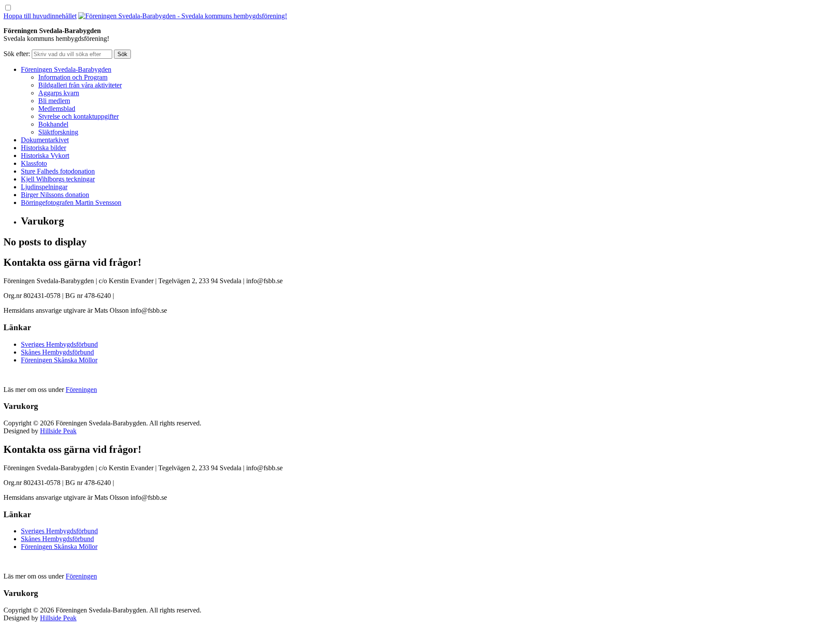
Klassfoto (34, 163)
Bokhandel (53, 124)
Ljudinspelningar (44, 187)
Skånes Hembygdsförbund (57, 352)
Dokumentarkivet (45, 140)
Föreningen (81, 389)
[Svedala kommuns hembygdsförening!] (182, 16)
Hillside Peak (58, 431)
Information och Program (72, 77)
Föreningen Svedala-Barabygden (66, 69)
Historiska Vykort (45, 155)
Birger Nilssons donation (55, 194)
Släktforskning (58, 132)
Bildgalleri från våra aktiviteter (80, 85)
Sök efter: (16, 53)
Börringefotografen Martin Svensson (71, 202)
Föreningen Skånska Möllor (59, 360)
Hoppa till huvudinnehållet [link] (40, 16)
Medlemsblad (56, 108)
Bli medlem (54, 100)
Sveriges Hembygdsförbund (59, 344)
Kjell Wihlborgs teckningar (58, 179)
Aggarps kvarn (58, 93)
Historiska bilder (43, 147)
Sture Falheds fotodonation (58, 171)
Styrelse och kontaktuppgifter (78, 116)
